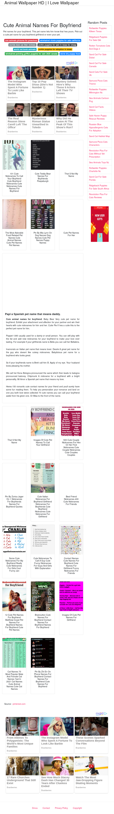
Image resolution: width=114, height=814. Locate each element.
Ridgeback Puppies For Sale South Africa (99, 187)
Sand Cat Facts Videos (96, 108)
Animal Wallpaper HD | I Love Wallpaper (41, 2)
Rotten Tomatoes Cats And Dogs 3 (99, 47)
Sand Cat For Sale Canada (97, 65)
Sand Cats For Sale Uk (98, 73)
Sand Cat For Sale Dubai (97, 56)
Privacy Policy (61, 807)
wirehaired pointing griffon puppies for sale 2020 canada (31, 53)
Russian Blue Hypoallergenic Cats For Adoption (98, 127)
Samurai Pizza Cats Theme (98, 82)
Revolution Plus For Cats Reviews (98, 196)
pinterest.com (19, 703)
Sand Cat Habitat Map (99, 136)
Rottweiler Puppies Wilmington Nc (98, 91)
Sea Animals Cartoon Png (99, 100)
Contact (46, 807)
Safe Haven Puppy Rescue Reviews (98, 117)
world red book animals (25, 49)
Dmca (35, 807)
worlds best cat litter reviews (22, 44)
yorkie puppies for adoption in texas (55, 49)
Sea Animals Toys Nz (99, 162)
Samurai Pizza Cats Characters (98, 143)
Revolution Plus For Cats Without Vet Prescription (98, 153)
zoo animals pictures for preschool (21, 40)
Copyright (77, 807)
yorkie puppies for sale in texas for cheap (57, 44)
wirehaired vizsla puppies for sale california (60, 40)
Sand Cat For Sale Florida (97, 178)
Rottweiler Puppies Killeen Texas (98, 30)
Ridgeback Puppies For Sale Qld (98, 38)
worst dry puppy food (70, 53)
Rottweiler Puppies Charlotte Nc (98, 169)
